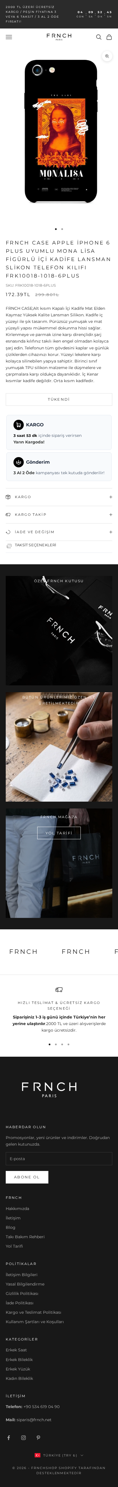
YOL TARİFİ (59, 833)
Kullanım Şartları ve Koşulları (35, 1321)
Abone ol (27, 1177)
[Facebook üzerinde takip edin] (8, 1438)
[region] (59, 1010)
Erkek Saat (16, 1349)
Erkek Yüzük (18, 1369)
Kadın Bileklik (19, 1378)
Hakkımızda (17, 1208)
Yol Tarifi (14, 1246)
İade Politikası (20, 1302)
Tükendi (59, 399)
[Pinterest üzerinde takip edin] (38, 1438)
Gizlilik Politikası (22, 1293)
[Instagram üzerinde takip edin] (23, 1438)
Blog (10, 1227)
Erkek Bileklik (19, 1359)
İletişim (13, 1218)
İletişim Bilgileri (22, 1274)
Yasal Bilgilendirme (25, 1284)
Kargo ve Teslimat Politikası (33, 1312)
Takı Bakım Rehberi (25, 1236)
